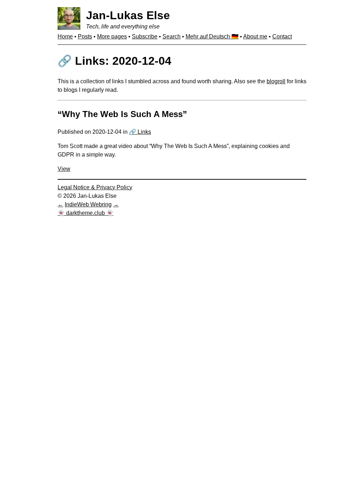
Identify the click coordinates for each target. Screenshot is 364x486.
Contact (282, 36)
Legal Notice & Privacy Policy (95, 187)
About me (255, 36)
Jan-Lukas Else (128, 15)
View (64, 169)
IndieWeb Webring (88, 204)
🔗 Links (140, 132)
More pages (112, 36)
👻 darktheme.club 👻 (85, 213)
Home (65, 36)
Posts (85, 36)
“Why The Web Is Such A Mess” (122, 114)
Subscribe (144, 36)
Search (171, 36)
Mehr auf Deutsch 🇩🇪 (212, 36)
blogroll (276, 81)
